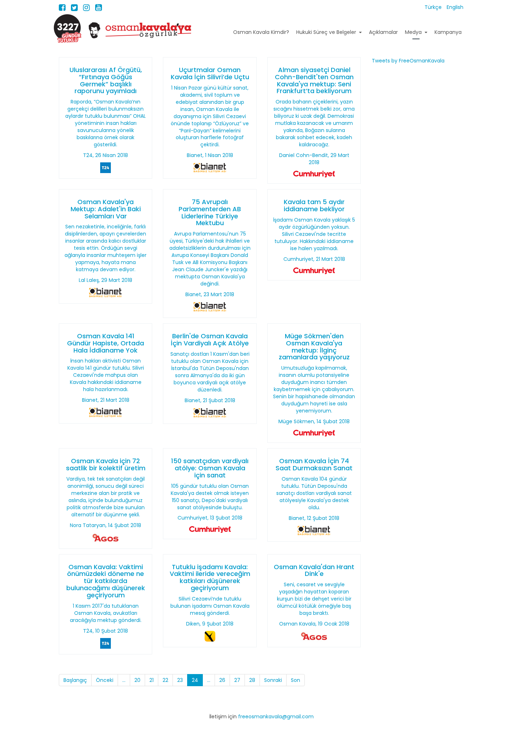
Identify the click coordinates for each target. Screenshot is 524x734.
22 (165, 680)
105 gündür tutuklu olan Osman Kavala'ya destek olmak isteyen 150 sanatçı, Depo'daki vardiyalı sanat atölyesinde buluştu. (210, 496)
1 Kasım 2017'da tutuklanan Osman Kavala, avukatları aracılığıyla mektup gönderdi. (106, 613)
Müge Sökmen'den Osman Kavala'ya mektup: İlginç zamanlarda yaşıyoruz (314, 346)
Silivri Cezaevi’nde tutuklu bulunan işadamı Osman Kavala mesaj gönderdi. (210, 606)
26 (222, 680)
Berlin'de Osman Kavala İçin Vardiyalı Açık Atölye (210, 339)
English (455, 7)
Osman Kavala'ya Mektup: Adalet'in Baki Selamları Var (106, 209)
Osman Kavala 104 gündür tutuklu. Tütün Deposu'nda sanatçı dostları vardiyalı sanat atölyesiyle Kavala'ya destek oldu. (314, 493)
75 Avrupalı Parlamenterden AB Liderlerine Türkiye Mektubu (210, 212)
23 (180, 680)
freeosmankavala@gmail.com (276, 716)
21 (151, 680)
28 (252, 680)
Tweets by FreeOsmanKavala (408, 60)
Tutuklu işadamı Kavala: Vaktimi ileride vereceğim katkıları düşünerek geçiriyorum (210, 577)
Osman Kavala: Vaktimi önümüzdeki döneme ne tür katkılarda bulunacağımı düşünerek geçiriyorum (105, 580)
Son (295, 680)
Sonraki (273, 680)
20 (137, 680)
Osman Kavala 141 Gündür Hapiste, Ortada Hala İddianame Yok (105, 343)
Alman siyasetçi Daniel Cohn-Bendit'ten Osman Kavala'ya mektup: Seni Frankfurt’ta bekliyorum (314, 80)
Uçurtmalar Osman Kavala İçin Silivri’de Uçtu (210, 73)
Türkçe (434, 7)
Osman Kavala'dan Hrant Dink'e (314, 570)
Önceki (104, 680)
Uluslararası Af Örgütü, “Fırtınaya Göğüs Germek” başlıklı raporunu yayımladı (106, 80)
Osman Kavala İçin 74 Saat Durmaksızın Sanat (314, 464)
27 (237, 680)
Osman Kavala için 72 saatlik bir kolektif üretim (105, 464)
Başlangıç (75, 680)
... (123, 680)
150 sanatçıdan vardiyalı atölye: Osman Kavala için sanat (209, 468)
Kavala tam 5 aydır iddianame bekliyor (314, 205)
